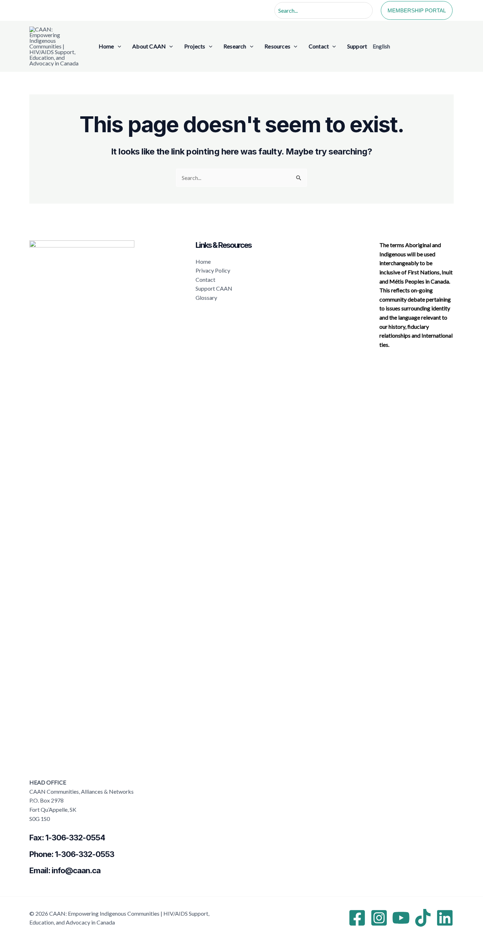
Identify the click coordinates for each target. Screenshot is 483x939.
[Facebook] (357, 918)
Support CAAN (214, 288)
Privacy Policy (213, 270)
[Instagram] (379, 918)
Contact (205, 279)
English (381, 46)
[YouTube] (401, 918)
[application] (117, 46)
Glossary (206, 297)
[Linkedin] (445, 918)
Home (203, 261)
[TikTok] (423, 918)
